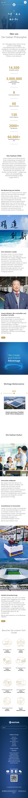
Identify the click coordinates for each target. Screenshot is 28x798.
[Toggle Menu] (25, 2)
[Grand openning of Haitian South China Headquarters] (14, 403)
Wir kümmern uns (14, 741)
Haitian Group (14, 735)
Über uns (14, 737)
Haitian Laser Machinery (14, 760)
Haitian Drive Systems (14, 755)
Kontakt (14, 744)
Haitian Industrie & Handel (14, 761)
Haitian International (14, 753)
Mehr (3, 337)
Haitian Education (14, 763)
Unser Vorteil (14, 748)
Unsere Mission (14, 738)
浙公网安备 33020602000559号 (9, 791)
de (2, 2)
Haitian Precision (14, 754)
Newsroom (14, 745)
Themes (14, 750)
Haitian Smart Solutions (14, 758)
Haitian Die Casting (14, 757)
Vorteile (14, 740)
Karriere (14, 742)
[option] (14, 391)
